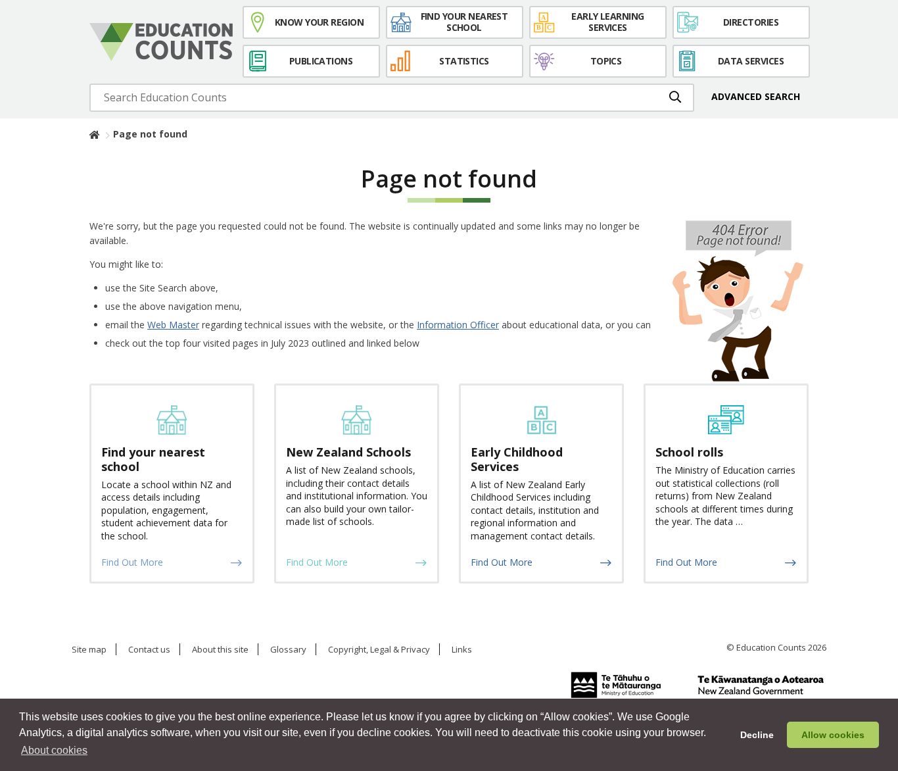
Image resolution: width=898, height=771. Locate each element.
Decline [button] (757, 735)
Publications (321, 61)
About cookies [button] (54, 750)
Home (94, 134)
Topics (606, 61)
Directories (750, 22)
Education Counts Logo (161, 42)
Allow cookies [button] (832, 735)
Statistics (464, 61)
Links (462, 650)
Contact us (149, 650)
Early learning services (607, 22)
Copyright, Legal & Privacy (379, 650)
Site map (89, 650)
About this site (220, 650)
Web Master (173, 324)
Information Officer (458, 324)
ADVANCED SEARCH (755, 96)
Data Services (751, 61)
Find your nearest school (464, 22)
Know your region (319, 22)
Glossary (288, 650)
